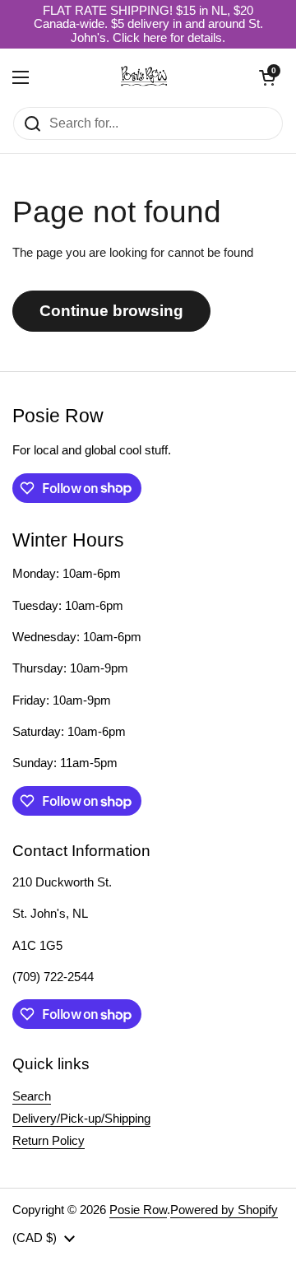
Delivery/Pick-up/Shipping (81, 1118)
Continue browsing (111, 310)
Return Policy (48, 1140)
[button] (267, 77)
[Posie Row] (143, 77)
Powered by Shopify (224, 1210)
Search (31, 1096)
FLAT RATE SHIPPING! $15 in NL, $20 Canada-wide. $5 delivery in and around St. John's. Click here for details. (148, 24)
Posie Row (138, 1210)
